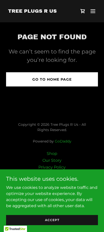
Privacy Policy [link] (52, 167)
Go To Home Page (52, 79)
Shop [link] (52, 153)
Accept (52, 220)
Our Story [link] (52, 160)
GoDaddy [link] (63, 141)
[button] (93, 11)
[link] (32, 11)
